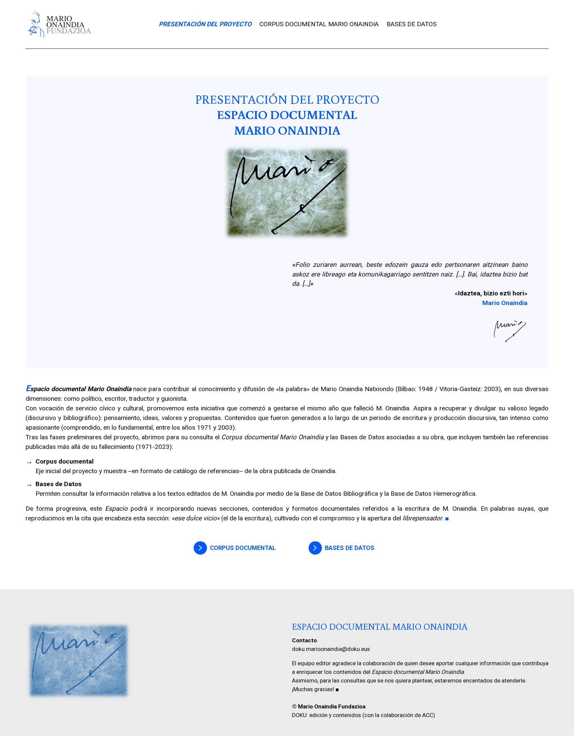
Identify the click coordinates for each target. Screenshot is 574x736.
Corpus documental (243, 547)
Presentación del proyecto (205, 24)
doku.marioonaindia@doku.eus (331, 649)
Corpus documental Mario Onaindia (319, 24)
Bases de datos (411, 24)
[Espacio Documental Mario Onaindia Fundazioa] (59, 24)
